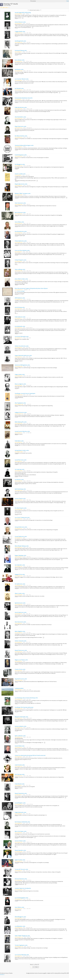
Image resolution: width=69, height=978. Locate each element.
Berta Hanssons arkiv (20, 212)
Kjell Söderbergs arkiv (20, 489)
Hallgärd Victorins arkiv (21, 412)
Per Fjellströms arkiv (20, 584)
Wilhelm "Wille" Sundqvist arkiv (22, 193)
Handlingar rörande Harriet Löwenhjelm (25, 393)
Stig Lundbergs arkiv (20, 269)
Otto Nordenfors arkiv (20, 117)
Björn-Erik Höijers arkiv (20, 831)
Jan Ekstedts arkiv (19, 88)
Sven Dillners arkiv (19, 907)
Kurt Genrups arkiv (19, 774)
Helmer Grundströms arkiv (22, 346)
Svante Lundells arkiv (20, 174)
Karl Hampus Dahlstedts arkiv (22, 822)
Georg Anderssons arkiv (21, 527)
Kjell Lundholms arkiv (20, 736)
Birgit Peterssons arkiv (20, 126)
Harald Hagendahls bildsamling (23, 12)
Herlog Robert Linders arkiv (22, 450)
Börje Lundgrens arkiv (20, 384)
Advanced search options (34, 10)
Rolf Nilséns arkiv (19, 69)
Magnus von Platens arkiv (21, 660)
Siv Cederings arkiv (19, 469)
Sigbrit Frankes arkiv (20, 860)
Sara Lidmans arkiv (19, 60)
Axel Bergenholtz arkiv (20, 41)
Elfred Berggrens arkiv (20, 916)
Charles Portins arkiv (20, 669)
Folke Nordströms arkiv (21, 107)
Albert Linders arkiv (20, 593)
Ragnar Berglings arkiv (20, 555)
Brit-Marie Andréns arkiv (21, 136)
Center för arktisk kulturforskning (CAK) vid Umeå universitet (30, 755)
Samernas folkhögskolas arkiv (22, 365)
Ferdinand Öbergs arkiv (21, 50)
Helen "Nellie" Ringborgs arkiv (22, 935)
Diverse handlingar (21, 291)
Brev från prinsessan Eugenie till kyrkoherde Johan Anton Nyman (31, 288)
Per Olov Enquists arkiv (20, 508)
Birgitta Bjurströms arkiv (21, 184)
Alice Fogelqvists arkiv (20, 403)
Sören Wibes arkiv (19, 222)
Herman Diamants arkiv (21, 879)
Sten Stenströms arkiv (20, 622)
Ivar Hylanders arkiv (20, 565)
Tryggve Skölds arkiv (20, 31)
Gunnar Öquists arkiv (20, 498)
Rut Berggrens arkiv (20, 164)
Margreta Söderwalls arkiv (21, 717)
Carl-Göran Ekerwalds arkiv (22, 336)
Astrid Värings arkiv (20, 307)
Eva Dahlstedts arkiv (20, 326)
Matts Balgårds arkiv (20, 631)
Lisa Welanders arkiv (20, 926)
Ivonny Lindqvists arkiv (20, 726)
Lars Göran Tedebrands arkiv (22, 517)
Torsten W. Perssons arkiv (21, 869)
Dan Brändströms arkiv (21, 231)
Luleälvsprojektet (19, 688)
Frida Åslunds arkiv (19, 784)
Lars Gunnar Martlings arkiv (22, 954)
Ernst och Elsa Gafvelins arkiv (22, 250)
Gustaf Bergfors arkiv (20, 803)
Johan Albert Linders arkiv (21, 279)
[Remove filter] (8, 7)
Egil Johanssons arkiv (20, 603)
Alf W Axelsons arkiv (20, 298)
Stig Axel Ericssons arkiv (21, 679)
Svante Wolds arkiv (19, 746)
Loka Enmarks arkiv (20, 765)
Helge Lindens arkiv (20, 374)
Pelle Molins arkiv (19, 441)
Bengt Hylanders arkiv (20, 850)
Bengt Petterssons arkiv (21, 650)
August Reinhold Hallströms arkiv (23, 355)
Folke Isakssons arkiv (20, 317)
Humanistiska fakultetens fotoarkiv (23, 98)
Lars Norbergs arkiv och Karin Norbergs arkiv (26, 698)
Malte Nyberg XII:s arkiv (21, 422)
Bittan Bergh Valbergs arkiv (22, 546)
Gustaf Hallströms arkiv (21, 536)
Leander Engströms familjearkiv (23, 888)
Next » (36, 967)
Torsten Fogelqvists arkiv (21, 945)
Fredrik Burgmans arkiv (21, 155)
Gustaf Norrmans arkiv (20, 460)
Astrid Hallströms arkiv (20, 612)
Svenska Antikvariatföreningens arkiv (24, 145)
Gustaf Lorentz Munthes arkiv (22, 431)
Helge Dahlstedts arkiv (20, 812)
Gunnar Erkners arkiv (20, 841)
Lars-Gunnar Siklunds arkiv (21, 79)
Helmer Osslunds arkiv (20, 641)
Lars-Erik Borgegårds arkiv (21, 898)
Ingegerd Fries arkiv (20, 574)
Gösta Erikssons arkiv (20, 22)
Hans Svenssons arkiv (20, 203)
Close (67, 1)
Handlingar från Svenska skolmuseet (24, 707)
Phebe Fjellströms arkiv (21, 241)
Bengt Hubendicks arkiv (21, 793)
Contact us (2, 974)
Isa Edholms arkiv (19, 479)
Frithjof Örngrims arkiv (20, 260)
